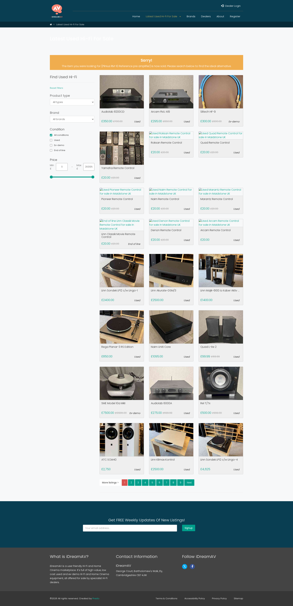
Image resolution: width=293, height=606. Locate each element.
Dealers (206, 16)
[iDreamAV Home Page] (51, 24)
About (220, 16)
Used (57, 140)
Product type (60, 95)
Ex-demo (59, 145)
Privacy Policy (219, 598)
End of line (59, 150)
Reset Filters (56, 88)
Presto (95, 598)
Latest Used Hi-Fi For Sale (162, 16)
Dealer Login (232, 6)
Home (136, 16)
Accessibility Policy (194, 598)
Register (235, 16)
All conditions (61, 135)
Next (189, 482)
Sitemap (238, 598)
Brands (191, 16)
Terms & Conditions (166, 598)
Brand (54, 113)
